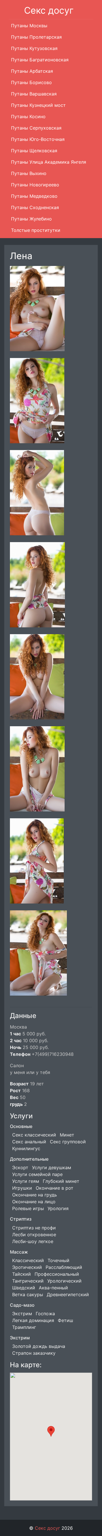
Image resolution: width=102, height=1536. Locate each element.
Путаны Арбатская (32, 71)
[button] (51, 1431)
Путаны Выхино (28, 173)
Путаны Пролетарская (36, 37)
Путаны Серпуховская (36, 128)
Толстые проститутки (35, 230)
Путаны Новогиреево (35, 185)
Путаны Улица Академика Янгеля (48, 162)
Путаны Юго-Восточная (38, 139)
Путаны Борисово (31, 82)
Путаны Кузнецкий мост (38, 105)
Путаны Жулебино (31, 219)
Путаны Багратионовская (40, 60)
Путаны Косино (28, 116)
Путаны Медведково (34, 196)
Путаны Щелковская (34, 150)
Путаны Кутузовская (34, 48)
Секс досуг (49, 10)
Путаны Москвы (29, 25)
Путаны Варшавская (34, 94)
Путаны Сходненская (35, 207)
